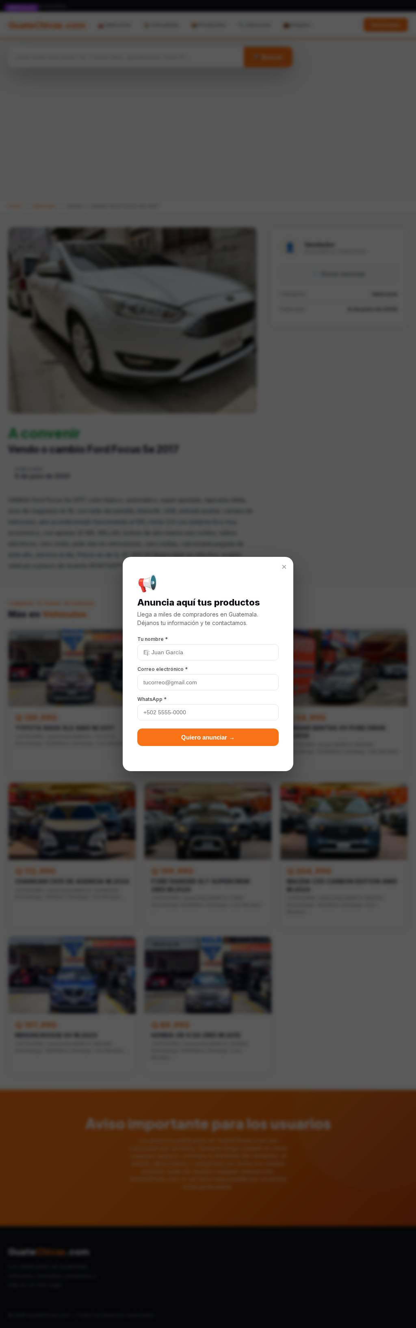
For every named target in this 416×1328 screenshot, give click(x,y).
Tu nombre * (152, 639)
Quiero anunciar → (208, 737)
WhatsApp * (152, 699)
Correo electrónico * (162, 669)
